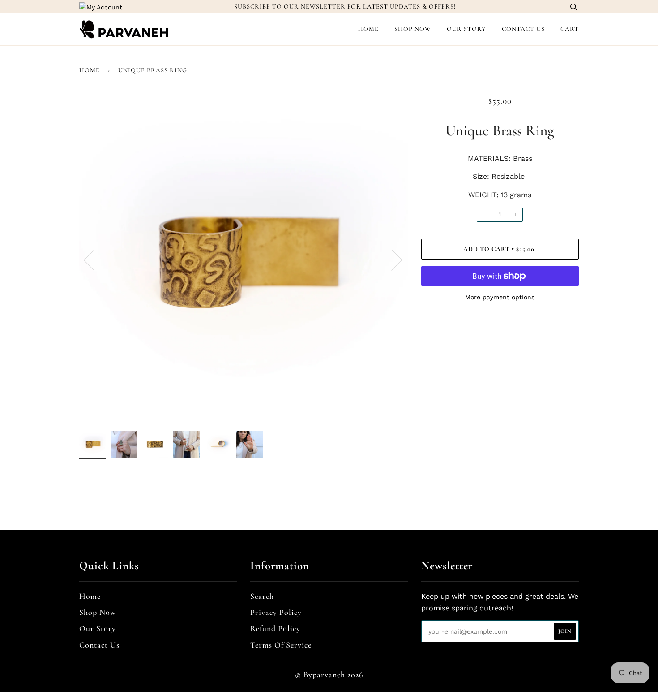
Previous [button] (94, 259)
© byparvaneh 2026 (329, 674)
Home (368, 29)
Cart (569, 29)
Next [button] (391, 259)
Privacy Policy (276, 612)
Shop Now (412, 29)
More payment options (499, 297)
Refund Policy (275, 628)
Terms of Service (281, 645)
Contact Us (523, 29)
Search (262, 596)
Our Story (466, 29)
